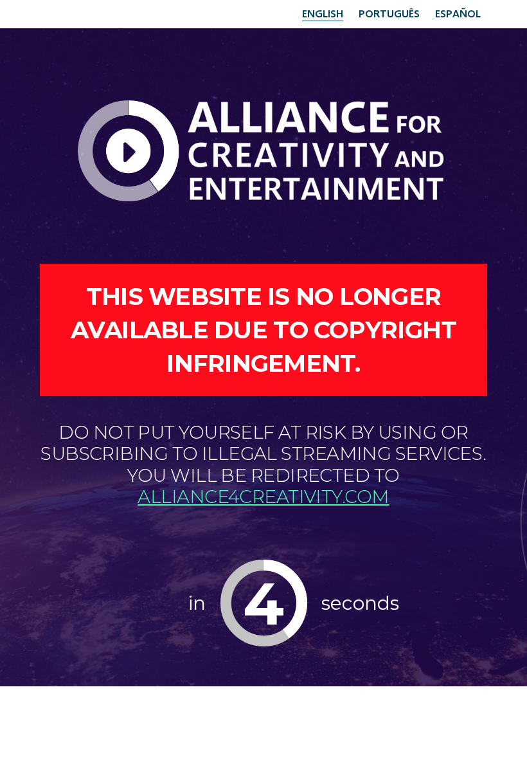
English (322, 13)
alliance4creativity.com (263, 497)
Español (458, 13)
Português (389, 13)
